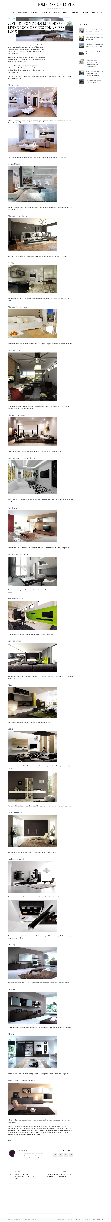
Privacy (69, 1219)
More (94, 12)
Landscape (85, 12)
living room (16, 1140)
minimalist (32, 1140)
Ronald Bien (23, 1150)
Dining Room (46, 12)
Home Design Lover (55, 4)
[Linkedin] (66, 1155)
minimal (24, 1140)
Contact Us (87, 1219)
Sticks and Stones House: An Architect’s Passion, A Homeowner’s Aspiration (94, 73)
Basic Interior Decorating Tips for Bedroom (94, 38)
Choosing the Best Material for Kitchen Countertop (94, 30)
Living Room (34, 12)
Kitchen (65, 12)
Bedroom (56, 12)
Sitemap (77, 1219)
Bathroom (75, 12)
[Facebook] (55, 1155)
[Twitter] (61, 1155)
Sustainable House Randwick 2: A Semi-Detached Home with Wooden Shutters (92, 63)
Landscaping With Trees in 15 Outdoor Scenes (93, 81)
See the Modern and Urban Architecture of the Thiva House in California (94, 54)
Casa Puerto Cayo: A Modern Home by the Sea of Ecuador (94, 45)
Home (13, 12)
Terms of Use (60, 1219)
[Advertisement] (62, 55)
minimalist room (43, 1140)
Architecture (22, 12)
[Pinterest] (71, 1155)
